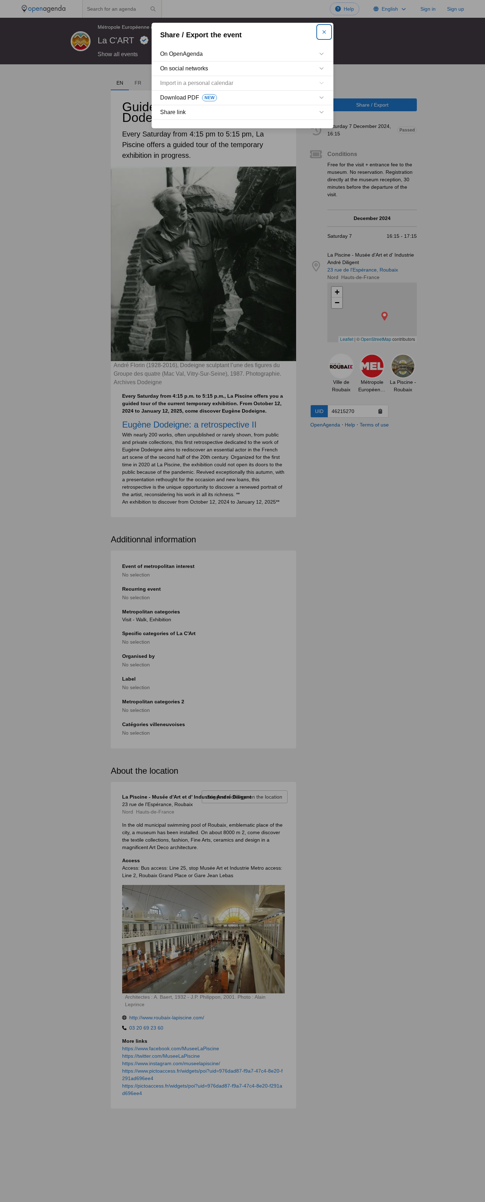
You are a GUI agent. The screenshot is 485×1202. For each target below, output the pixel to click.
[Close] (324, 32)
